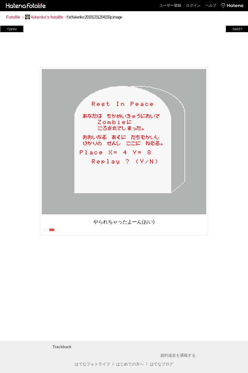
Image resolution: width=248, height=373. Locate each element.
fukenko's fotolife (47, 17)
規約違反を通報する (178, 355)
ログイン (193, 5)
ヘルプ (210, 5)
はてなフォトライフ (92, 364)
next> (238, 29)
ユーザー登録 (170, 5)
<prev (12, 29)
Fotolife (13, 17)
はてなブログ (161, 364)
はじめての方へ (130, 364)
